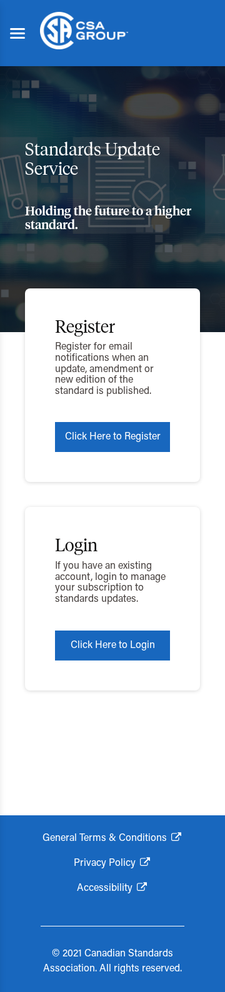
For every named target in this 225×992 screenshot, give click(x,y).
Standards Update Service (92, 160)
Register (85, 327)
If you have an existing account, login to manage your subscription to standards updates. (110, 582)
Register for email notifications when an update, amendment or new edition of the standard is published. (104, 369)
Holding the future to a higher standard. (108, 218)
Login (76, 546)
